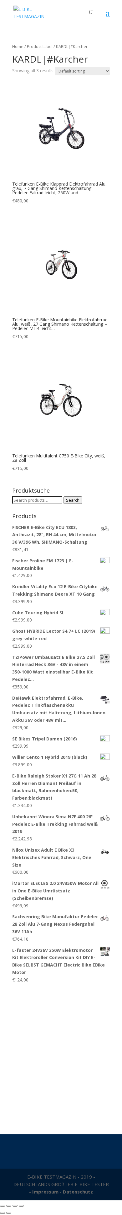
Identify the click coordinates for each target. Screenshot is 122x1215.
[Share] (8, 1206)
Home (17, 46)
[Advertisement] (61, 1055)
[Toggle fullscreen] (15, 1206)
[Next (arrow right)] (8, 1213)
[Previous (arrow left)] (2, 1213)
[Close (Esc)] (2, 1206)
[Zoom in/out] (21, 1206)
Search (72, 500)
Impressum (45, 1192)
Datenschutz (78, 1192)
